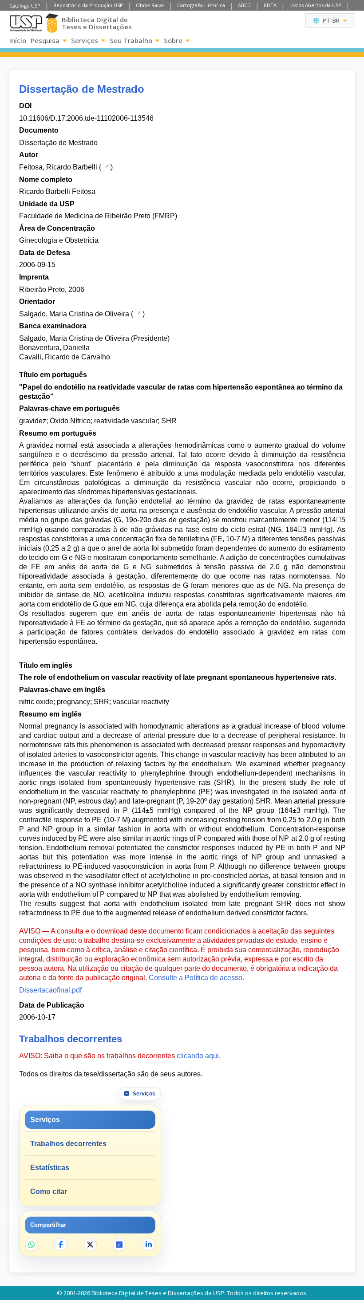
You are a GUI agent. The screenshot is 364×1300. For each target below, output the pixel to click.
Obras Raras (150, 5)
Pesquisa (45, 40)
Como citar (48, 1191)
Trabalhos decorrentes (68, 1143)
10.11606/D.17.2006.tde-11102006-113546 (86, 118)
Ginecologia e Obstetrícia (59, 240)
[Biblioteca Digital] (52, 23)
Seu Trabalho (131, 40)
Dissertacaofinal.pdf (50, 990)
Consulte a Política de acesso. (196, 977)
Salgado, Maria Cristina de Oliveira (74, 314)
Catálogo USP (24, 5)
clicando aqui (198, 1056)
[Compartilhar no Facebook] (60, 1244)
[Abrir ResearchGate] (119, 1244)
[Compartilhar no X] (90, 1244)
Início (17, 40)
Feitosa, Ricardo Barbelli (58, 167)
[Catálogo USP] (106, 166)
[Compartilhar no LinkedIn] (148, 1244)
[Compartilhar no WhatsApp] (31, 1244)
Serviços (84, 40)
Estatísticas (49, 1167)
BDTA (270, 5)
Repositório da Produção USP (88, 5)
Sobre (173, 40)
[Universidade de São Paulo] (26, 23)
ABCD (244, 5)
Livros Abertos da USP (315, 5)
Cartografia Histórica (201, 5)
